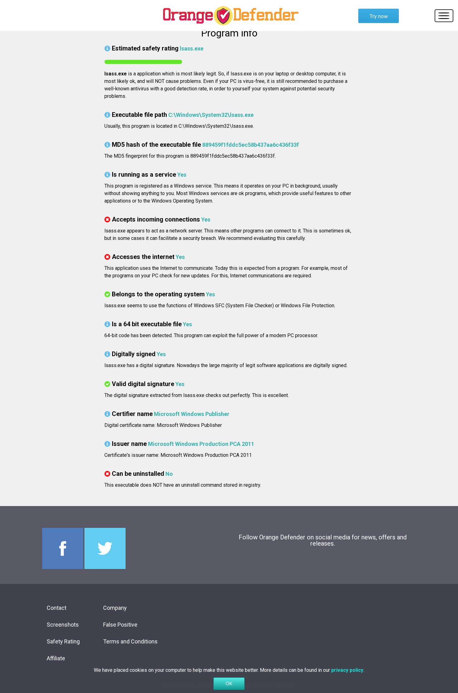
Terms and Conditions (130, 641)
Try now (379, 16)
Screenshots (63, 624)
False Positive (120, 624)
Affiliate (56, 658)
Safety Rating (63, 641)
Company (115, 608)
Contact (56, 608)
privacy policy (347, 670)
